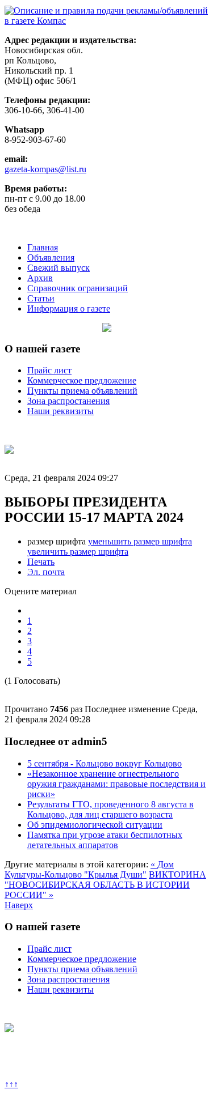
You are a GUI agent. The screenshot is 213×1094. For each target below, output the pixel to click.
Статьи (41, 298)
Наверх (19, 905)
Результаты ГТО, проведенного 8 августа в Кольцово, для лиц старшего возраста (110, 809)
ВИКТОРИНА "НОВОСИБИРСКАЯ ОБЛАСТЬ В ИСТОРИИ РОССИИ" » (105, 885)
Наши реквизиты (60, 411)
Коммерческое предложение (81, 380)
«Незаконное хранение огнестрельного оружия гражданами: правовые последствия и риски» (116, 784)
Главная (42, 247)
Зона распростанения (68, 401)
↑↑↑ (11, 1084)
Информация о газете (68, 308)
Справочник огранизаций (77, 288)
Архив (40, 278)
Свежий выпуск (58, 268)
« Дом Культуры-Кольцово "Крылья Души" (89, 869)
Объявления (50, 257)
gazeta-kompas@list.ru (45, 169)
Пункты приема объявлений (82, 390)
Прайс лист (49, 370)
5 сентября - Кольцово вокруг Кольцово (104, 763)
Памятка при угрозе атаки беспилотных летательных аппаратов (104, 840)
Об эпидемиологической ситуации (94, 824)
